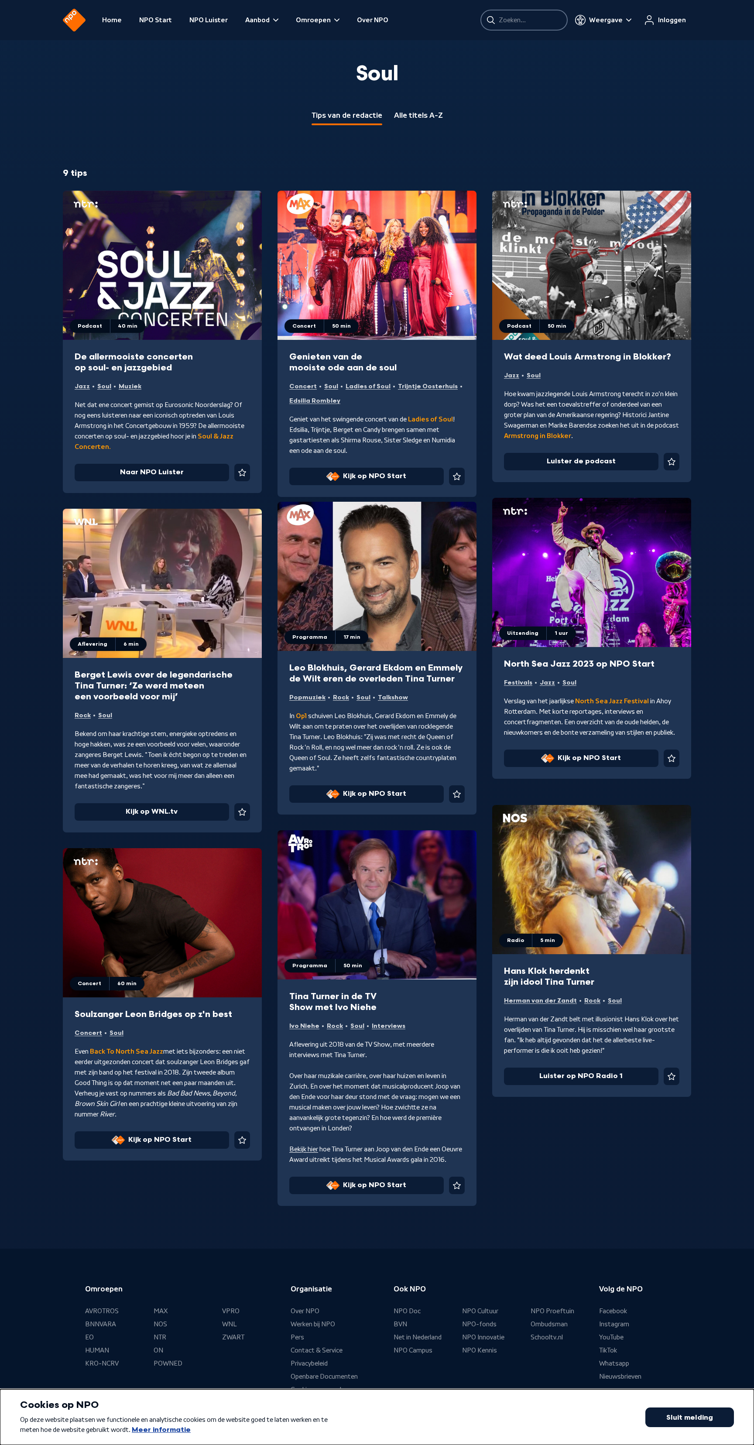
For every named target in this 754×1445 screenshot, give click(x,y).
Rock (341, 697)
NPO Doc (407, 1311)
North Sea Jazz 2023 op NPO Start (579, 664)
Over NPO (372, 20)
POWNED (168, 1363)
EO (89, 1337)
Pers (297, 1337)
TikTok (608, 1350)
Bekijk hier (303, 1149)
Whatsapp (614, 1363)
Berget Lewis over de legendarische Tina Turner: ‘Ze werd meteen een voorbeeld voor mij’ (154, 686)
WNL (229, 1324)
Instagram (614, 1324)
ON (158, 1350)
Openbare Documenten (324, 1376)
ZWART (233, 1337)
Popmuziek (307, 697)
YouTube (611, 1337)
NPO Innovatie (483, 1337)
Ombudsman (549, 1324)
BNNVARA (100, 1324)
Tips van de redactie (347, 115)
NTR (160, 1337)
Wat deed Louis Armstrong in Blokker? (587, 357)
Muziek (130, 386)
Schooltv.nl (547, 1337)
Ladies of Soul (368, 386)
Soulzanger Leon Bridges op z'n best (153, 1014)
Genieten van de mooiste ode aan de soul (343, 362)
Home (112, 20)
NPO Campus (413, 1350)
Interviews (388, 1026)
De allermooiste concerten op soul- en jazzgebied (134, 362)
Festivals (518, 682)
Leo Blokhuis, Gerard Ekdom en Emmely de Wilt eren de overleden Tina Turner (376, 673)
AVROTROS (102, 1311)
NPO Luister (208, 20)
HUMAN (97, 1350)
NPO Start (155, 20)
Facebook (613, 1311)
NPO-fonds (479, 1324)
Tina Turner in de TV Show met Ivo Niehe (333, 1002)
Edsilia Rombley (314, 400)
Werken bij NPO (313, 1324)
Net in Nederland (418, 1337)
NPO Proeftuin (552, 1311)
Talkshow (393, 697)
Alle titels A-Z (418, 115)
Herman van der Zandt (540, 1000)
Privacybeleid (309, 1363)
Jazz (82, 386)
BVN (400, 1324)
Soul (104, 386)
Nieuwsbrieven (620, 1376)
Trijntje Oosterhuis (428, 386)
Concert (303, 386)
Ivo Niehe (304, 1026)
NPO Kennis (479, 1350)
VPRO (231, 1311)
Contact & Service (317, 1350)
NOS (160, 1324)
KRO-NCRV (102, 1363)
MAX (161, 1311)
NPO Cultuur (480, 1311)
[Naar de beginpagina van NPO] (74, 20)
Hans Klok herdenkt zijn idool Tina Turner (549, 976)
